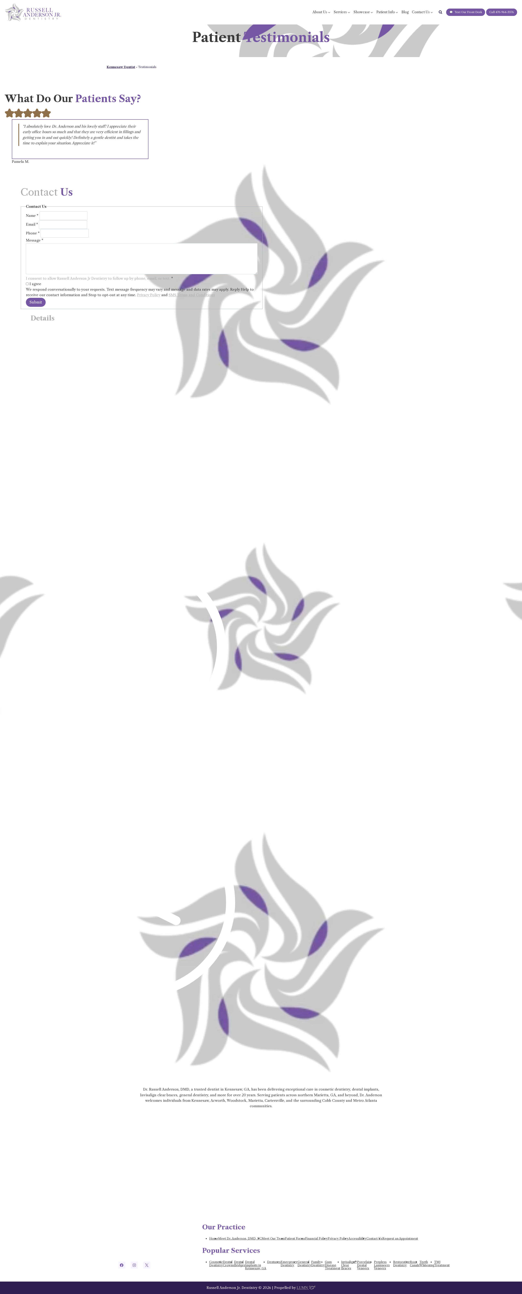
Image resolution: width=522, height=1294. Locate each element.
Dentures (274, 1262)
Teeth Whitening (426, 1263)
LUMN (303, 1288)
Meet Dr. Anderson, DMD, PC (240, 1238)
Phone (33, 233)
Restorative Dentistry (401, 1263)
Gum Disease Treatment (332, 1265)
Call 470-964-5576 (501, 12)
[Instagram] (134, 1265)
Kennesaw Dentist (121, 67)
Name (32, 216)
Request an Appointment (400, 1238)
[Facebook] (121, 1265)
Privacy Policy (148, 295)
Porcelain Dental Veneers (364, 1265)
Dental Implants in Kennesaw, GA (255, 1265)
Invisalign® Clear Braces (349, 1265)
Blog (405, 12)
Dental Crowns (228, 1263)
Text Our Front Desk (465, 12)
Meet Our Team (273, 1238)
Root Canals (414, 1263)
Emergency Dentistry (289, 1263)
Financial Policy (316, 1238)
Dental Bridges (239, 1263)
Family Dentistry (318, 1263)
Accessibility (357, 1238)
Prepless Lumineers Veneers (382, 1265)
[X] (146, 1265)
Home (213, 1238)
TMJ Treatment (442, 1263)
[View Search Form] (440, 12)
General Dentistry (304, 1263)
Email (32, 224)
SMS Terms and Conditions (192, 295)
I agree (35, 284)
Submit (36, 302)
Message (34, 240)
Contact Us (374, 1238)
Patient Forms (295, 1238)
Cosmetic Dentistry (216, 1263)
